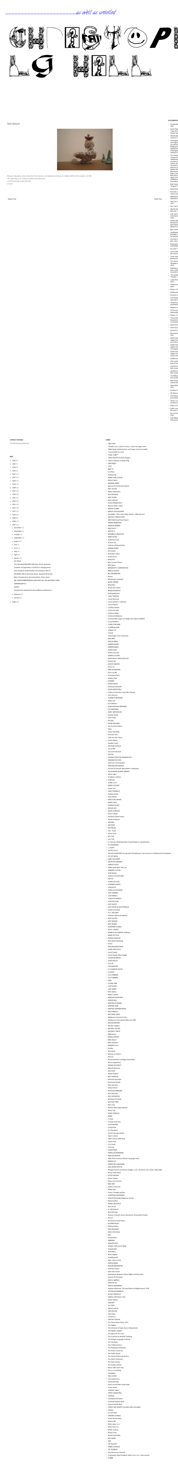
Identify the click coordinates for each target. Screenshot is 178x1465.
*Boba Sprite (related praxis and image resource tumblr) (127, 449)
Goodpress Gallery (114, 777)
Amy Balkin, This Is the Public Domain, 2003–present (126, 514)
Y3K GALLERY (112, 1444)
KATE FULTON (112, 918)
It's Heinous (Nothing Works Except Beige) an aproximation (128, 842)
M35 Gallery (112, 992)
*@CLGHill (111, 444)
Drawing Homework (115, 687)
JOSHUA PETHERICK (114, 898)
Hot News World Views (116, 817)
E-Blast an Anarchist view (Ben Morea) (121, 692)
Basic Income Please (115, 562)
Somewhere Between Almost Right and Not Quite (125, 1274)
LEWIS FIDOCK (113, 961)
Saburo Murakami (114, 1232)
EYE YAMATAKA (113, 709)
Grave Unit (112, 788)
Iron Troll (111, 839)
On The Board (113, 1130)
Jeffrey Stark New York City (117, 867)
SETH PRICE (112, 1252)
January (17, 598)
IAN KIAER (111, 825)
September (18, 538)
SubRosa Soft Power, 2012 (116, 1297)
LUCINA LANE (112, 983)
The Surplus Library (114, 1365)
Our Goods (112, 1144)
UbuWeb (111, 1396)
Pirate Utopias (113, 1178)
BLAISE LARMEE (113, 582)
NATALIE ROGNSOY (114, 1065)
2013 (14, 504)
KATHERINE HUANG (114, 927)
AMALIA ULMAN (113, 509)
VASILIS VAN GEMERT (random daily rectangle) (124, 1407)
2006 (14, 602)
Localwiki (111, 972)
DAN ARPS (111, 639)
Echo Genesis (113, 695)
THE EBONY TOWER (115, 1331)
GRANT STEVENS (113, 785)
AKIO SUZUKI (112, 489)
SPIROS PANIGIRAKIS (115, 1286)
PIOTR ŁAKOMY (113, 1175)
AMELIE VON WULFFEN (116, 511)
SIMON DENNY (113, 1263)
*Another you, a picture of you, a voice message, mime (127, 446)
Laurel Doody (112, 952)
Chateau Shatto (113, 613)
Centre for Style (113, 610)
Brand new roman (114, 588)
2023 (14, 471)
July (15, 545)
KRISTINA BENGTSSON (115, 947)
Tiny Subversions (114, 1379)
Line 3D (110, 963)
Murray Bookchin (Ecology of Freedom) (121, 1060)
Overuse (111, 1147)
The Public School (114, 1353)
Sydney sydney (113, 1308)
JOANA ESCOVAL (114, 882)
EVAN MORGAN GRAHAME (117, 706)
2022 (14, 474)
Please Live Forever (115, 1181)
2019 (14, 484)
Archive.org (112, 542)
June (16, 548)
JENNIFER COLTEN (114, 870)
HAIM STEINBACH (114, 791)
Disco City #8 (112, 672)
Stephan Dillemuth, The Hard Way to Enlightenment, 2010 (128, 1288)
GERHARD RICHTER (114, 760)
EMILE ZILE (111, 701)
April (16, 555)
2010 (14, 515)
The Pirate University (115, 1351)
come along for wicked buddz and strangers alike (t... (33, 571)
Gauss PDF (111, 749)
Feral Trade (112, 718)
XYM (109, 1441)
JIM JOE (110, 879)
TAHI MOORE (112, 1311)
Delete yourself (113, 653)
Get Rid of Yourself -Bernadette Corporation (123, 768)
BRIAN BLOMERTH (114, 591)
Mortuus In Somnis (114, 1054)
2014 (14, 501)
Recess (110, 1218)
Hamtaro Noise (113, 794)
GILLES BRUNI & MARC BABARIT (119, 771)
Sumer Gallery (113, 1300)
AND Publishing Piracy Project (118, 520)
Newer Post (12, 199)
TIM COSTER (112, 1376)
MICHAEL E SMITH (114, 1031)
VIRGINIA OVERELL (114, 1416)
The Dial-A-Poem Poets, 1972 (118, 1322)
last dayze (17, 561)
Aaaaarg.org (112, 475)
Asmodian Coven (114, 554)
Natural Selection (114, 1068)
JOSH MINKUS (112, 896)
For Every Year (113, 735)
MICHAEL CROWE (114, 1028)
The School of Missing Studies (118, 1356)
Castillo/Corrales (114, 607)
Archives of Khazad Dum (116, 545)
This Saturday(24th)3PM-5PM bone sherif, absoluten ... (33, 564)
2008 (14, 521)
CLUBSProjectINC (114, 627)
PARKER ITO (112, 1161)
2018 (14, 488)
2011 (14, 511)
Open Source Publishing (116, 1139)
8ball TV (110, 469)
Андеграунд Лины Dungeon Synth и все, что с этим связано (128, 1455)
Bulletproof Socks (114, 593)
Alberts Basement (114, 492)
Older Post (158, 199)
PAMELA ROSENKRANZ (116, 1153)
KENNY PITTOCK (113, 935)
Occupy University (114, 1122)
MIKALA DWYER (113, 1037)
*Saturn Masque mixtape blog (118, 461)
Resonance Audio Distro (116, 1221)
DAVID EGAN (112, 650)
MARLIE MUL (112, 1000)
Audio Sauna (112, 557)
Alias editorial (113, 500)
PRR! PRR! (111, 1184)
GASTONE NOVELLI (114, 746)
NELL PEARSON (113, 1077)
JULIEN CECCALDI (114, 910)
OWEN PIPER (112, 1150)
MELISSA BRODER (114, 1023)
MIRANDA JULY (113, 1045)
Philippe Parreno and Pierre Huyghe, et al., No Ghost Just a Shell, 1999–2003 (135, 1170)
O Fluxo (110, 1119)
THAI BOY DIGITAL (114, 1319)
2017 (14, 491)
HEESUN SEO (112, 808)
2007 (14, 525)
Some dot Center (114, 1272)
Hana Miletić (112, 797)
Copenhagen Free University (118, 636)
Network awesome (114, 1079)
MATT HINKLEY (113, 1012)
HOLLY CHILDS (113, 814)
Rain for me (112, 1207)
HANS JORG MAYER (114, 800)
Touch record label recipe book (118, 1384)
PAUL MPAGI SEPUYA (115, 1167)
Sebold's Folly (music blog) (117, 1246)
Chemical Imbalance (115, 616)
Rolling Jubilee (113, 1226)
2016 (14, 494)
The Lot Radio (113, 1342)
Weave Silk (112, 1421)
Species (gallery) (113, 1280)
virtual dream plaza (114, 1418)
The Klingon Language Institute (119, 1339)
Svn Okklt (111, 1305)
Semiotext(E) (112, 1249)
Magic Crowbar (113, 995)
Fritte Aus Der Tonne (115, 737)
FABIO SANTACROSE (115, 712)
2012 (14, 508)
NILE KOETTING (113, 1102)
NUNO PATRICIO (113, 1113)
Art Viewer (112, 551)
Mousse (110, 1057)
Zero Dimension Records (116, 1452)
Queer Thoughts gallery (116, 1192)
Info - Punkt (112, 831)
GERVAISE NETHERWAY (116, 766)
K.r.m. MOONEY (113, 913)
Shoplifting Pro (113, 1257)
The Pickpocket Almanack (117, 1348)
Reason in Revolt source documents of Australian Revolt (128, 1215)
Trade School (112, 1387)
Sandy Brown (112, 1238)
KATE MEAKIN (112, 921)
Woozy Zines (112, 1433)
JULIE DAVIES (112, 904)
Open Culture (113, 1136)
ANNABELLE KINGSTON (116, 534)
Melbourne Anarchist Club (117, 1017)
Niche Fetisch (113, 1088)
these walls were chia (116, 1368)
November (18, 531)
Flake (110, 729)
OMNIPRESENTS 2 (20, 584)
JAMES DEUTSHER (114, 859)
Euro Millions (112, 704)
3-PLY (110, 466)
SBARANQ (111, 1240)
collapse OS (112, 630)
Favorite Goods (113, 715)
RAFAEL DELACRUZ (114, 1204)
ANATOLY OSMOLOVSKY (116, 517)
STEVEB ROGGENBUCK (115, 1291)
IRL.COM (111, 836)
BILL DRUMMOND (114, 574)
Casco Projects (113, 605)
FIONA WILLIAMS (114, 723)
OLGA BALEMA (113, 1124)
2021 (14, 477)
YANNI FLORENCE (114, 1447)
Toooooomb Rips (113, 1382)
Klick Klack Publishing (115, 941)
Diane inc (111, 667)
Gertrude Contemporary (116, 763)
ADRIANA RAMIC (113, 483)
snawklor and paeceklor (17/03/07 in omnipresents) (32, 567)
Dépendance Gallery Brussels (118, 658)
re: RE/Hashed (113, 1209)
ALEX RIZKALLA (113, 494)
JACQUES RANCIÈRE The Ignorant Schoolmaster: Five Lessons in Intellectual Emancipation (139, 853)
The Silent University (115, 1359)
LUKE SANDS (112, 989)
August (17, 541)
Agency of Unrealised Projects (118, 486)
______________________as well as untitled (60, 13)
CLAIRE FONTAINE (114, 624)
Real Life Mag (113, 1212)
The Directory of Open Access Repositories (123, 1328)
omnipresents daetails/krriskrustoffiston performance (33, 590)
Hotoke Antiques (114, 819)
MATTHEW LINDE (114, 1014)
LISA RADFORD (113, 966)
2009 (14, 518)
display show (112, 678)
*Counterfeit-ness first (116, 452)
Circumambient (113, 622)
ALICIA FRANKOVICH (115, 503)
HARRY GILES (112, 802)
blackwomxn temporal (115, 579)
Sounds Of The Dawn (115, 1277)
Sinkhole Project (113, 1269)
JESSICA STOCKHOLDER (116, 876)
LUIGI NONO (112, 986)
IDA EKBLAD (112, 828)
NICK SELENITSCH (114, 1096)
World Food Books (114, 1435)
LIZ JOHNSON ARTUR (115, 969)
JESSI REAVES (112, 873)
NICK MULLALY (113, 1093)
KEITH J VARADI (113, 930)
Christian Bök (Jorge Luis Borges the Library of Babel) (126, 619)
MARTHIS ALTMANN (115, 1003)
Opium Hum (112, 1142)
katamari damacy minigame (117, 915)
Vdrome (110, 1410)
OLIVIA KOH (112, 1127)
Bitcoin (110, 576)
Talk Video (111, 1314)
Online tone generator (116, 1133)
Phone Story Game (114, 1173)
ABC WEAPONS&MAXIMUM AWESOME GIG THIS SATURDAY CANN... (37, 580)
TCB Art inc (112, 1317)
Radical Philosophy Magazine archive (121, 1198)
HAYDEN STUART (113, 805)
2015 (14, 498)
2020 (14, 481)
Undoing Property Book (116, 1402)
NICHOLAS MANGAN (115, 1091)
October (17, 534)
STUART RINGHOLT (114, 1294)
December (18, 528)
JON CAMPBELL (113, 893)
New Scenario (113, 1085)
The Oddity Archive (115, 1345)
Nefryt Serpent (113, 1074)
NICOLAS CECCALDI (114, 1099)
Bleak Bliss (111, 585)
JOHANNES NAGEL (114, 884)
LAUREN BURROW (114, 958)
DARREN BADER (113, 644)
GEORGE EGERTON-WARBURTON (120, 757)
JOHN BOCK (112, 887)
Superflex (111, 1303)
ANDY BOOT (112, 528)
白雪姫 (110, 1458)
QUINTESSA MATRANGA (116, 1195)
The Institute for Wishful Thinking (120, 1337)
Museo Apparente (114, 1062)
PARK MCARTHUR (114, 1156)
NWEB (110, 1116)
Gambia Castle (113, 743)
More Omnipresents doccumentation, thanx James (32, 577)
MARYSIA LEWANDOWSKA (117, 1009)
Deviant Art (112, 661)
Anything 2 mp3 (113, 540)
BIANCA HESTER (113, 571)
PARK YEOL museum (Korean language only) (123, 1158)
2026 (14, 460)
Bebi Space (111, 565)
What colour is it (113, 1424)
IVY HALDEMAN (113, 845)
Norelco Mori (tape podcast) (118, 1108)
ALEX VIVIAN (112, 497)
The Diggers (112, 1325)
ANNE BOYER (112, 537)
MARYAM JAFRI (113, 1006)
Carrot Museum (113, 599)
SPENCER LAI (112, 1283)
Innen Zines (112, 833)
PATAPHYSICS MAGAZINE (116, 1164)
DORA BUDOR (113, 684)
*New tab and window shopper (119, 458)
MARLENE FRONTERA (115, 997)
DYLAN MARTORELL (115, 689)
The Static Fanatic (114, 1362)
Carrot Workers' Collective (117, 602)
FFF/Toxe (111, 721)
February (17, 594)
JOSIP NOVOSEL (113, 901)
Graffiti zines (112, 783)
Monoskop (111, 1051)
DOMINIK (111, 681)
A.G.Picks (111, 472)
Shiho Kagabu (112, 1254)
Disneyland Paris (114, 675)
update (16, 587)
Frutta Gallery (113, 740)
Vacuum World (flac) (115, 1404)
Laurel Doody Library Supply (117, 955)
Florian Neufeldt (113, 732)
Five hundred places (115, 726)
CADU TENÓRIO (113, 596)
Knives (110, 944)
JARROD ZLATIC (113, 865)
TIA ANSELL (112, 1373)
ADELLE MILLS (112, 480)
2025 (14, 464)
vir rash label (112, 1413)
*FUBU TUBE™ (113, 455)
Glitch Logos (112, 774)
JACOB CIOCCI (113, 850)
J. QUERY (111, 848)
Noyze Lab (111, 1110)
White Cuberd (113, 1430)
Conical (110, 633)
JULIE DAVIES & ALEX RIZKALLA (118, 907)
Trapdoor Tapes (113, 1390)
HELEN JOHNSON (114, 811)
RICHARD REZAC (113, 1223)
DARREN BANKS (113, 647)
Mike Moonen (113, 1043)
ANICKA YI (111, 531)
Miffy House (112, 1034)
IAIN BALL (111, 822)
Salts (109, 1235)
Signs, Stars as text (114, 1260)
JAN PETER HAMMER (115, 862)
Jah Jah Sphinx (113, 856)
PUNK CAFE (112, 1189)
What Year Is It (113, 1427)
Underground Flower (115, 1399)
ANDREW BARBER (114, 526)
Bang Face (111, 559)
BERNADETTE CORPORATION (118, 568)
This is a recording (114, 1370)
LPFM (110, 980)
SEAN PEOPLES (113, 1243)
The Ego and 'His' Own (116, 1334)
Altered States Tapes (115, 506)
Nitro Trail (111, 1105)
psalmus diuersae (114, 1187)
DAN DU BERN (113, 641)
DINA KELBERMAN (114, 670)
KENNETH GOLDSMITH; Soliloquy (119, 932)
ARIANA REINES (113, 548)
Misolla (110, 1048)
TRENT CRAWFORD (114, 1393)
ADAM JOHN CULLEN (115, 477)
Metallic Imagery (114, 1026)
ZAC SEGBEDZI (113, 1449)
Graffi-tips (111, 780)
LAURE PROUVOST (114, 949)
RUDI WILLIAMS (113, 1229)
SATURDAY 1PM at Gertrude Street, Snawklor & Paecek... (34, 574)
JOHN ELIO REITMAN (115, 890)
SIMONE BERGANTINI (115, 1266)
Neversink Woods (114, 1082)
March (16, 558)
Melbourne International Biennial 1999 (122, 1020)
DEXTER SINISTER (114, 664)
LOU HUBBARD (113, 975)
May (16, 551)
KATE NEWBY (112, 924)
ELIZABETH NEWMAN (115, 698)
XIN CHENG (112, 1438)
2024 (14, 467)
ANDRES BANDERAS (114, 523)
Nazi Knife (111, 1071)
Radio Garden (113, 1201)
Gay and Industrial (114, 752)
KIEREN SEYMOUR (114, 938)
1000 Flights (112, 463)
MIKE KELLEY (112, 1040)
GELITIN (110, 754)
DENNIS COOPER (114, 656)
